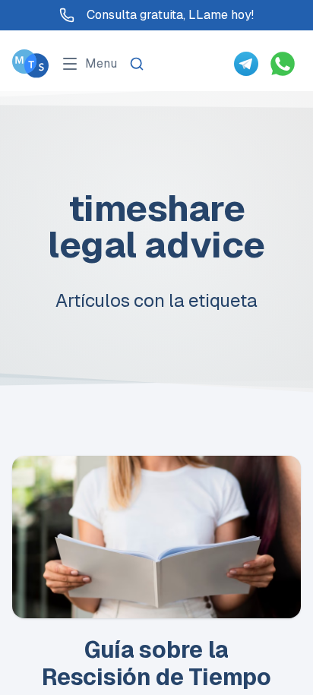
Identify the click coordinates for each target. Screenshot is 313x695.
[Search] (136, 64)
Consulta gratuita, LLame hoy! (170, 15)
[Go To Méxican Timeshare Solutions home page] (30, 63)
